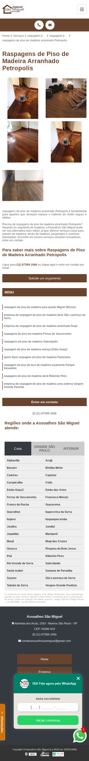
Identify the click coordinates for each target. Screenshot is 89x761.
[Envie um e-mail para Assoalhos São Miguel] (50, 25)
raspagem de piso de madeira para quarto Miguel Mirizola (40, 307)
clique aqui (48, 264)
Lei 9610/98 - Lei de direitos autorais (26, 602)
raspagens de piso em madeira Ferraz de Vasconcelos (37, 333)
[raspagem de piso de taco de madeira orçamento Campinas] (22, 185)
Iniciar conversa (48, 720)
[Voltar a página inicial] (13, 9)
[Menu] (82, 9)
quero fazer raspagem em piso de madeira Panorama (37, 357)
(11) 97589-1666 (27, 264)
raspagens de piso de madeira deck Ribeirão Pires (35, 376)
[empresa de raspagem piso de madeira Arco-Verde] (66, 98)
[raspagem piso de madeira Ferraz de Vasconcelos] (66, 142)
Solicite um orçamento (45, 278)
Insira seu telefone (48, 698)
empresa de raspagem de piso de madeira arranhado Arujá (40, 326)
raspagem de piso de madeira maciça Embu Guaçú (36, 349)
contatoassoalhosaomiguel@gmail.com (46, 641)
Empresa (44, 672)
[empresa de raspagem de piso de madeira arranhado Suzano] (22, 98)
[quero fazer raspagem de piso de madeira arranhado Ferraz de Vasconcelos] (22, 142)
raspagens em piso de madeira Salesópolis (31, 341)
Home (44, 659)
